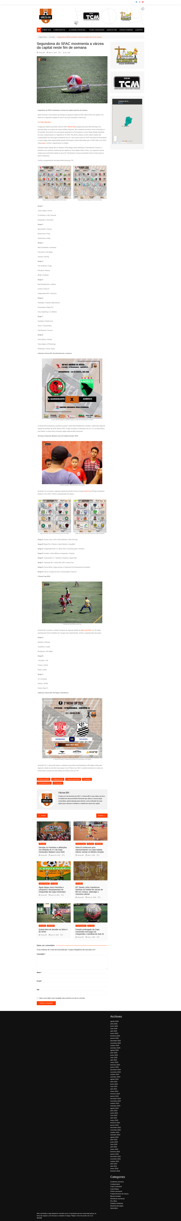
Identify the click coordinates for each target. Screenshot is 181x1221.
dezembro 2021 (115, 1156)
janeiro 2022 (114, 1154)
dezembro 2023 (115, 1098)
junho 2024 (114, 1084)
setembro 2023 (115, 1106)
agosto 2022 (114, 1137)
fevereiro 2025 (115, 1065)
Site (38, 989)
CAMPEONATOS (59, 30)
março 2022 (114, 1149)
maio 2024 (113, 1086)
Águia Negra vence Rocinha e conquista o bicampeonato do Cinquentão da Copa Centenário (52, 889)
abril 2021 (113, 1166)
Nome (39, 972)
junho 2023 (114, 1113)
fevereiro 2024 (115, 1094)
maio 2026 (113, 1028)
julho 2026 (113, 1024)
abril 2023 (113, 1118)
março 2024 (114, 1091)
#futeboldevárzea (44, 783)
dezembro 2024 (115, 1069)
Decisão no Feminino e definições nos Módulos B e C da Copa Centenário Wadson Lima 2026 (53, 849)
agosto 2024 (114, 1079)
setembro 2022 (115, 1135)
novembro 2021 (115, 1159)
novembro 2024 (115, 1072)
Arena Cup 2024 (86, 630)
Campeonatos (115, 1184)
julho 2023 (113, 1110)
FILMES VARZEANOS (96, 30)
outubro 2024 (114, 1074)
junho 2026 (114, 1026)
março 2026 (114, 1033)
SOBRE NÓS (46, 30)
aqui (43, 143)
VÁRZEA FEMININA (126, 30)
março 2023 (114, 1120)
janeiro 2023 (114, 1125)
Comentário (41, 954)
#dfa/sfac (87, 779)
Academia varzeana (117, 1182)
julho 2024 (113, 1081)
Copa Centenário (44, 883)
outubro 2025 (114, 1045)
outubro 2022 (114, 1132)
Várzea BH (42, 52)
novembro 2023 (115, 1101)
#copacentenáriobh (74, 779)
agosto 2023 (114, 1108)
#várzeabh (58, 783)
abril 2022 (113, 1147)
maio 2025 (113, 1057)
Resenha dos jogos (116, 1206)
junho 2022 (114, 1142)
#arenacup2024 (44, 779)
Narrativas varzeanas (117, 1198)
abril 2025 (113, 1060)
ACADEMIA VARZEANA (77, 30)
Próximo (100, 815)
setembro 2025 (115, 1048)
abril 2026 (113, 1031)
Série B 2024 (71, 127)
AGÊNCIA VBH (112, 30)
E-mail (39, 981)
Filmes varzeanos (116, 1191)
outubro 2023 (114, 1103)
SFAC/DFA (99, 844)
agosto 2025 (114, 1050)
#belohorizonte (58, 779)
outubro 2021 (114, 1161)
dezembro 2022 (115, 1127)
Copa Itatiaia (114, 1189)
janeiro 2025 (114, 1067)
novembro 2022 (115, 1130)
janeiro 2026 (114, 1038)
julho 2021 (113, 1164)
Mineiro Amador (80, 844)
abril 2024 (113, 1089)
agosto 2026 (114, 1021)
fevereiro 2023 (115, 1123)
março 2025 (114, 1062)
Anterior (43, 815)
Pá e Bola (67, 52)
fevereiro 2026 (115, 1036)
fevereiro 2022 (115, 1151)
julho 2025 (113, 1053)
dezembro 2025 (115, 1040)
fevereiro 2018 (115, 1171)
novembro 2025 (115, 1043)
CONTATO (139, 30)
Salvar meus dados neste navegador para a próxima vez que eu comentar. (62, 998)
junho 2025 (114, 1055)
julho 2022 (113, 1139)
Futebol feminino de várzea (119, 1194)
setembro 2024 (115, 1077)
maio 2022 (113, 1144)
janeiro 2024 (114, 1096)
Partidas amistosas (116, 1203)
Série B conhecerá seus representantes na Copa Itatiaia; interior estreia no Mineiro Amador (90, 849)
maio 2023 (113, 1115)
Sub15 (86, 491)
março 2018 (114, 1168)
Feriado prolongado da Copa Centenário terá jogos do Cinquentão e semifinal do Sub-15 (90, 931)
